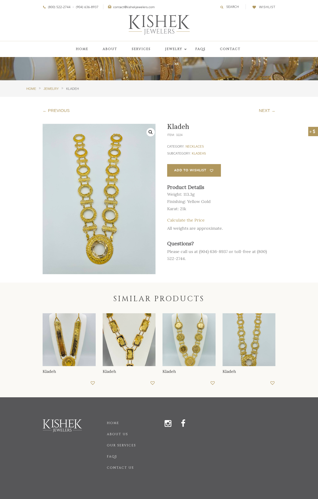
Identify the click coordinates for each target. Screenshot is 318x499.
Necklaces (195, 146)
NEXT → (267, 110)
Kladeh (49, 371)
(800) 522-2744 (59, 7)
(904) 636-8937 (87, 7)
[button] (150, 132)
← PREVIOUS (56, 110)
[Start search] (222, 7)
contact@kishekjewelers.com (134, 7)
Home (113, 423)
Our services (121, 445)
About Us (117, 434)
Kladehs (199, 153)
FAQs (112, 456)
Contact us (120, 467)
